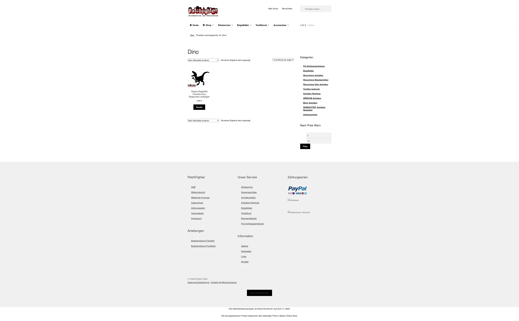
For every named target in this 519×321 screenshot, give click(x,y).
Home (196, 25)
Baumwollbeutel (249, 218)
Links (243, 256)
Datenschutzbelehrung (198, 282)
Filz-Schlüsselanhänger (252, 223)
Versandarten (197, 213)
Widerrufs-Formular (200, 197)
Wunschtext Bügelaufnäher (315, 79)
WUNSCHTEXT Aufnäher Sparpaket (314, 108)
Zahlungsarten (198, 208)
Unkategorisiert (310, 114)
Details (199, 107)
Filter (305, 146)
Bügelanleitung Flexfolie (202, 240)
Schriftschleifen (248, 197)
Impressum (196, 218)
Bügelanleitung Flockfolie (203, 246)
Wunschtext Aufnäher (313, 75)
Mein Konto (273, 8)
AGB (193, 187)
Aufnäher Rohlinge (312, 93)
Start (192, 35)
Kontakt (244, 261)
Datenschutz (197, 202)
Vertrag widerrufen (259, 292)
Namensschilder (249, 192)
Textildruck (261, 25)
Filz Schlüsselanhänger (314, 66)
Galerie (244, 246)
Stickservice (224, 25)
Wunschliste (287, 8)
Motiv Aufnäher (310, 102)
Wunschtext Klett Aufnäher (315, 84)
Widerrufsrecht (198, 192)
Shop (208, 25)
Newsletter (246, 251)
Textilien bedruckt (311, 89)
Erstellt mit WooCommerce (224, 282)
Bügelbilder (243, 25)
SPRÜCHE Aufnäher (312, 98)
